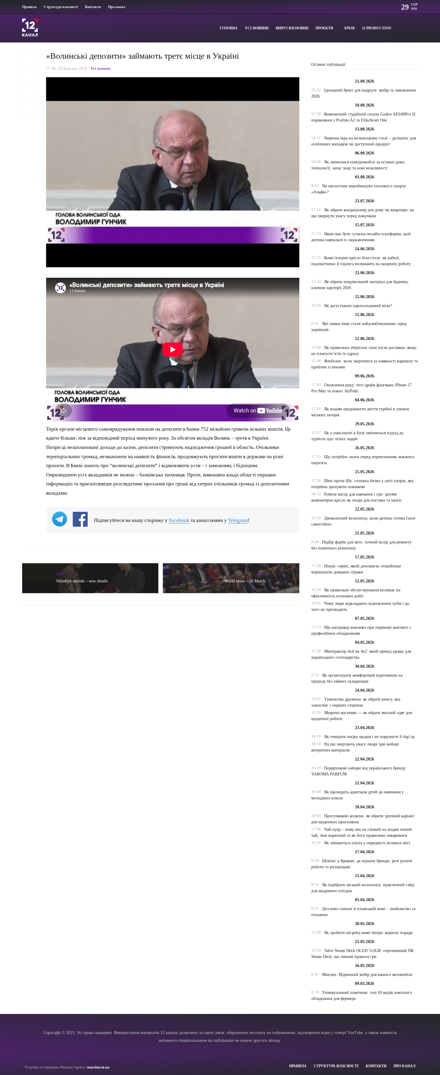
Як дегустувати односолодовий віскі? (358, 305)
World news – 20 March (244, 581)
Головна (229, 28)
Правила (29, 7)
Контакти (93, 7)
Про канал (116, 7)
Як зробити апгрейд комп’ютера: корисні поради (368, 932)
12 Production (376, 28)
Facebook (179, 520)
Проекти (324, 28)
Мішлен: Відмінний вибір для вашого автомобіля (367, 974)
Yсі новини (256, 28)
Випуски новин (292, 28)
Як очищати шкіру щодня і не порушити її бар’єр (369, 736)
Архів (349, 28)
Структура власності (61, 7)
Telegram (238, 520)
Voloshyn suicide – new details (82, 581)
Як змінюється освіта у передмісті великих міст (367, 843)
